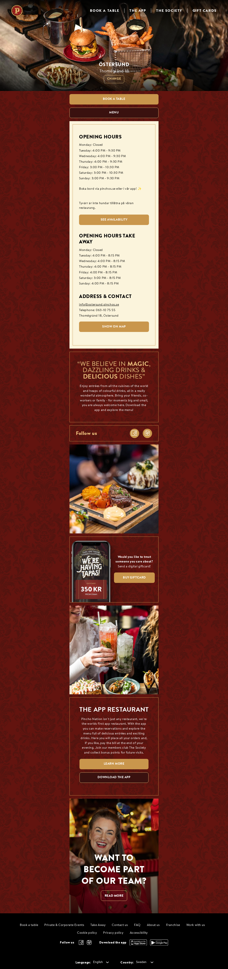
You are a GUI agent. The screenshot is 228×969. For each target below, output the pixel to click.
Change (114, 79)
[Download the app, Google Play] (159, 944)
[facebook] (134, 433)
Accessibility (139, 933)
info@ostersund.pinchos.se (99, 304)
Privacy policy (113, 933)
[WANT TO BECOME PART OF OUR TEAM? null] (114, 856)
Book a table (29, 925)
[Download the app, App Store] (138, 944)
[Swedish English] (100, 962)
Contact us (120, 925)
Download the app (112, 942)
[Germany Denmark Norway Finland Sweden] (144, 962)
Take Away (98, 925)
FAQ (137, 925)
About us (153, 925)
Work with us (195, 925)
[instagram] (147, 433)
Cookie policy (87, 933)
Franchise (173, 925)
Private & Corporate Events (64, 925)
